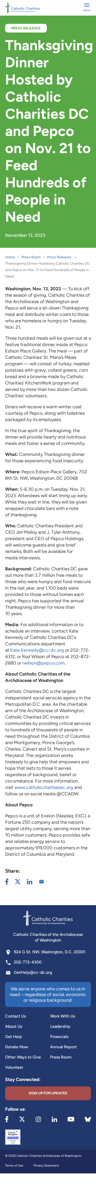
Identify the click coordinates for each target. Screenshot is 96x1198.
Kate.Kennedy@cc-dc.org (37, 650)
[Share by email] (41, 882)
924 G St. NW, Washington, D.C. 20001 (50, 951)
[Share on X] (18, 882)
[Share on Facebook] (6, 882)
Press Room (31, 257)
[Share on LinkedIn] (29, 881)
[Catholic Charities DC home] (22, 7)
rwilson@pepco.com (43, 663)
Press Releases (59, 257)
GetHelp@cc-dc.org (33, 972)
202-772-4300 (27, 962)
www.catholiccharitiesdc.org (43, 787)
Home (10, 257)
